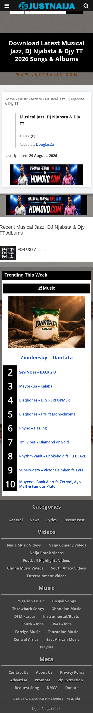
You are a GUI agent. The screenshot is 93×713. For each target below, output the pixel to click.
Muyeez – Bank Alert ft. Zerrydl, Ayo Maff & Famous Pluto (50, 484)
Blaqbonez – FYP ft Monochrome (47, 414)
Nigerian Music (30, 601)
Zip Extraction (70, 680)
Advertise (18, 680)
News (35, 519)
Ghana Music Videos (25, 568)
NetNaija (73, 699)
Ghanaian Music (66, 608)
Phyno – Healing (33, 428)
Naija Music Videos (24, 545)
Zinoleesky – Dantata (47, 357)
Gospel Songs (64, 601)
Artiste (36, 99)
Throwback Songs (28, 608)
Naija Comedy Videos (67, 545)
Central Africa (26, 639)
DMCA (52, 687)
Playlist (46, 647)
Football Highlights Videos (46, 560)
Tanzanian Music (63, 631)
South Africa (32, 624)
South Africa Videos (68, 568)
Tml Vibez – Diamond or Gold (44, 442)
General (16, 519)
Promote (42, 680)
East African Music (62, 639)
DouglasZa (45, 144)
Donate (72, 687)
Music (23, 99)
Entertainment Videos (46, 575)
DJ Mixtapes (24, 616)
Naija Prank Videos (47, 552)
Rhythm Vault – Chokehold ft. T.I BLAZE (52, 456)
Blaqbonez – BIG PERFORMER (44, 400)
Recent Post (74, 519)
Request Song (27, 687)
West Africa (61, 624)
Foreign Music (27, 631)
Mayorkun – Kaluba (35, 386)
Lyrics (51, 519)
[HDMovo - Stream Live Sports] (46, 183)
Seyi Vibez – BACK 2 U (37, 372)
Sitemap (57, 699)
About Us (44, 672)
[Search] (86, 5)
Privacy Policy (72, 672)
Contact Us (18, 672)
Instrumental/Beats (61, 616)
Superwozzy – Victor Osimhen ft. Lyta (51, 470)
